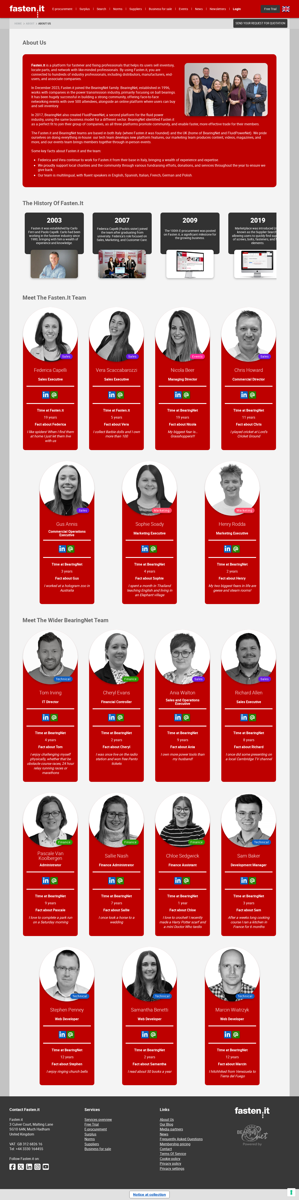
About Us (44, 23)
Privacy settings (172, 1168)
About (30, 23)
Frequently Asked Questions (181, 1139)
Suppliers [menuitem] (135, 9)
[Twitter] (21, 1169)
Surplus (90, 1134)
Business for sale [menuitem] (160, 9)
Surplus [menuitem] (84, 9)
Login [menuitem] (237, 9)
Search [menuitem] (101, 9)
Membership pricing (175, 1144)
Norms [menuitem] (117, 9)
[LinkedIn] (45, 395)
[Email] (54, 395)
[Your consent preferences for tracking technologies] (291, 1192)
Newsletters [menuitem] (218, 9)
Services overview (98, 1119)
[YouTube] (46, 1169)
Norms (89, 1139)
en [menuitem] (286, 9)
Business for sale (97, 1148)
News (164, 1134)
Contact (166, 1148)
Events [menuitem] (183, 9)
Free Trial (91, 1124)
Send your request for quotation (260, 23)
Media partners (171, 1129)
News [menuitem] (199, 9)
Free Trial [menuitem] (270, 9)
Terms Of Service (173, 1153)
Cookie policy (170, 1158)
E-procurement (95, 1129)
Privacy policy (170, 1163)
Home (18, 23)
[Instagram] (37, 1169)
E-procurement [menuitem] (62, 9)
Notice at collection (149, 1194)
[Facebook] (12, 1169)
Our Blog (166, 1124)
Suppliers (91, 1144)
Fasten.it (27, 1)
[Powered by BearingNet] (262, 1135)
